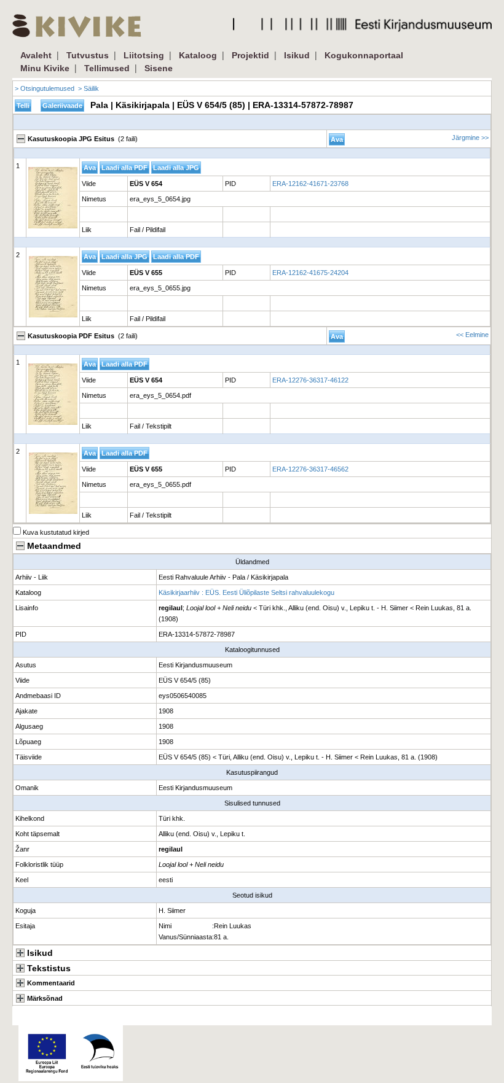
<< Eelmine (472, 334)
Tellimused (107, 68)
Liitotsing (144, 55)
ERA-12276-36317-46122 (310, 380)
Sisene (158, 68)
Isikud (297, 55)
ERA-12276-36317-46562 (310, 469)
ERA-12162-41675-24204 (310, 272)
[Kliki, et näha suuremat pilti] (52, 197)
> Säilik (88, 88)
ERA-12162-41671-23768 (310, 183)
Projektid (250, 55)
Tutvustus (87, 55)
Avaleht (36, 55)
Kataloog (198, 55)
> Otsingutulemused (44, 88)
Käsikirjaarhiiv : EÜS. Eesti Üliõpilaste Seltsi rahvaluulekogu (246, 592)
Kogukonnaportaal (364, 55)
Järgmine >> (470, 137)
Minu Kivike (44, 68)
